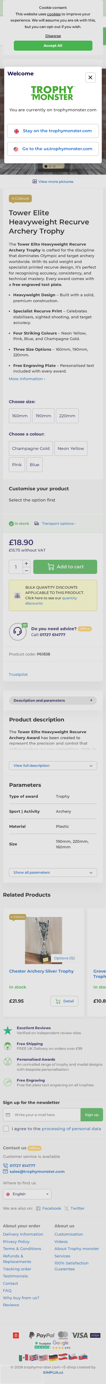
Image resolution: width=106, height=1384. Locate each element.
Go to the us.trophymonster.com (56, 148)
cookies (54, 14)
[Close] (90, 77)
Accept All (53, 45)
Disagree (53, 36)
